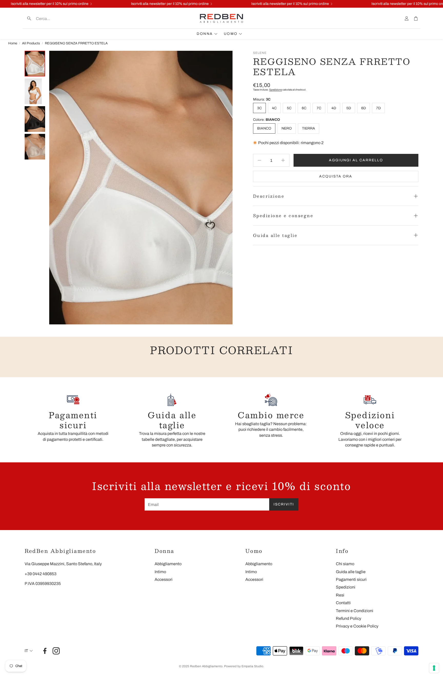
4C (274, 108)
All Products (31, 43)
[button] (57, 18)
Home (12, 43)
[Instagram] (56, 650)
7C (319, 108)
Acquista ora (335, 176)
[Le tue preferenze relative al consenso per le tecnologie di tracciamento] (434, 668)
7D (378, 108)
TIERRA (308, 128)
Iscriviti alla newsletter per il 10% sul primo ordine (49, 4)
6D (363, 108)
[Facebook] (44, 650)
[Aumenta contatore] (283, 160)
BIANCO (264, 128)
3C (259, 108)
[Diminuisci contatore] (259, 160)
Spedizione (275, 89)
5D (348, 108)
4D (333, 108)
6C (304, 108)
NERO (286, 128)
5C (289, 108)
